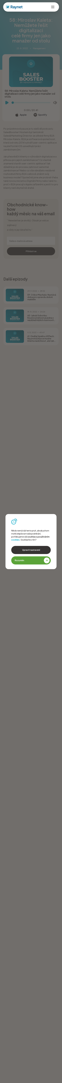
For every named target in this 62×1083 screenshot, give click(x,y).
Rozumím (19, 560)
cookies (15, 539)
